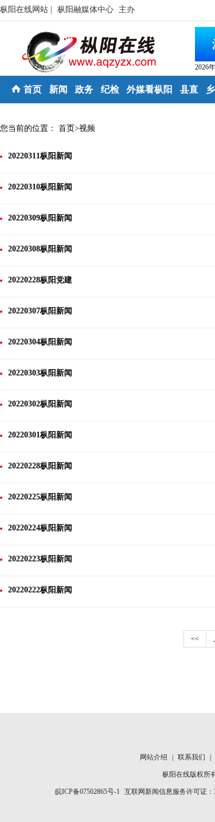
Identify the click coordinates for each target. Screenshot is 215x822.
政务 (84, 89)
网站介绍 (154, 757)
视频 (87, 128)
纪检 (110, 89)
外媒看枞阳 (150, 89)
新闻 (58, 89)
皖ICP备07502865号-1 (87, 792)
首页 (33, 89)
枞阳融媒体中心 (86, 9)
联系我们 (192, 757)
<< (195, 639)
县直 (189, 89)
